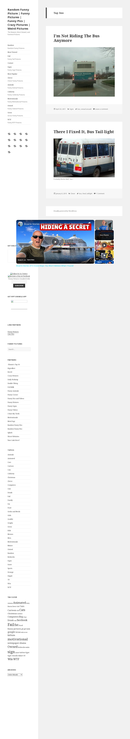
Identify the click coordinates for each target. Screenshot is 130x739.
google (11, 631)
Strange (10, 572)
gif (22, 629)
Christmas (11, 477)
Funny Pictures (13, 332)
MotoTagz (11, 421)
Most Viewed (12, 52)
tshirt (20, 655)
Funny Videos (13, 410)
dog (21, 616)
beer (14, 606)
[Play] (96, 228)
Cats (9, 470)
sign (11, 651)
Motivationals (17, 100)
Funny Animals (13, 391)
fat (16, 625)
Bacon (10, 606)
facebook (22, 620)
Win (9, 583)
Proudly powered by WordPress (65, 211)
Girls (9, 515)
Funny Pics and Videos (16, 398)
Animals (15, 86)
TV (9, 580)
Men (9, 538)
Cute (9, 489)
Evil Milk (11, 387)
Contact (10, 63)
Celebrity (16, 93)
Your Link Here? (14, 440)
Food (9, 508)
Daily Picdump (13, 379)
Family (10, 500)
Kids (9, 530)
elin (15, 620)
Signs (15, 68)
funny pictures (14, 629)
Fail (14, 57)
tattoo (22, 652)
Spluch (10, 433)
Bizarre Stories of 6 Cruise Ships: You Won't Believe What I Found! (55, 223)
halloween (24, 632)
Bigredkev (11, 368)
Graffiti (10, 519)
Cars (9, 462)
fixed (84, 193)
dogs (25, 617)
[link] (20, 223)
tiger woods (13, 655)
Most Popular (12, 74)
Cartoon (11, 466)
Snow (10, 564)
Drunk (10, 493)
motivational (18, 639)
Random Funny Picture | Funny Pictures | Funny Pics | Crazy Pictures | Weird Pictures (19, 19)
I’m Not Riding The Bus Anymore (77, 38)
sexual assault (86, 109)
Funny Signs (12, 406)
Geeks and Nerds (14, 511)
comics (19, 614)
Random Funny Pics (15, 425)
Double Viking (13, 383)
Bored (10, 372)
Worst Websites (13, 436)
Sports (10, 568)
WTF (15, 121)
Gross (15, 114)
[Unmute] (99, 228)
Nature (10, 546)
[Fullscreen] (111, 228)
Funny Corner (13, 395)
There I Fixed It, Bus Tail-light (84, 131)
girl (25, 629)
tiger (27, 652)
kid (9, 635)
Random (16, 46)
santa (27, 647)
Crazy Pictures (13, 376)
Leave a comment (101, 109)
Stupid (10, 576)
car (18, 606)
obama (22, 643)
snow (17, 652)
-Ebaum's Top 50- (14, 364)
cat (18, 610)
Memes (10, 534)
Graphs (10, 523)
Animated (11, 458)
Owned (16, 107)
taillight (89, 193)
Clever (15, 79)
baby (28, 603)
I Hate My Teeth (13, 414)
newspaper (13, 643)
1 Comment (100, 193)
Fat (9, 504)
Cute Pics (11, 334)
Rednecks (11, 557)
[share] (89, 223)
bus (78, 109)
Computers (12, 485)
